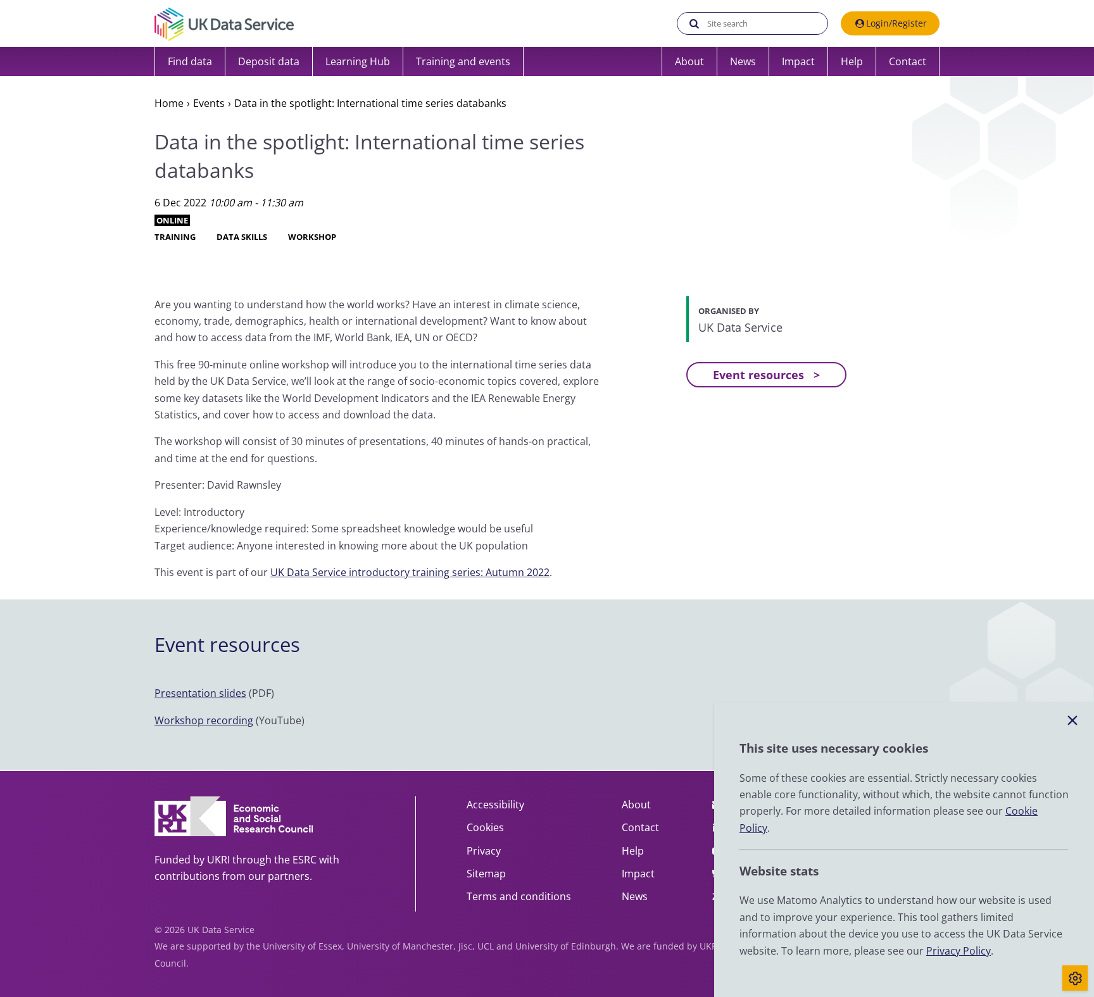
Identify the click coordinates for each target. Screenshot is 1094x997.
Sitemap (486, 874)
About (689, 61)
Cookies (485, 827)
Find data (190, 61)
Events (209, 103)
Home (169, 103)
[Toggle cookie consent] (1075, 978)
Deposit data (268, 61)
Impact (798, 61)
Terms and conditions (519, 896)
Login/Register (896, 23)
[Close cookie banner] (1072, 721)
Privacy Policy (958, 951)
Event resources (758, 374)
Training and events (463, 61)
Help (852, 61)
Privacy (484, 851)
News (743, 61)
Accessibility (495, 805)
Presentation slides (200, 693)
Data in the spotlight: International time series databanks (370, 103)
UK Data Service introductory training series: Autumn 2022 (410, 572)
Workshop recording (203, 720)
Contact (907, 61)
